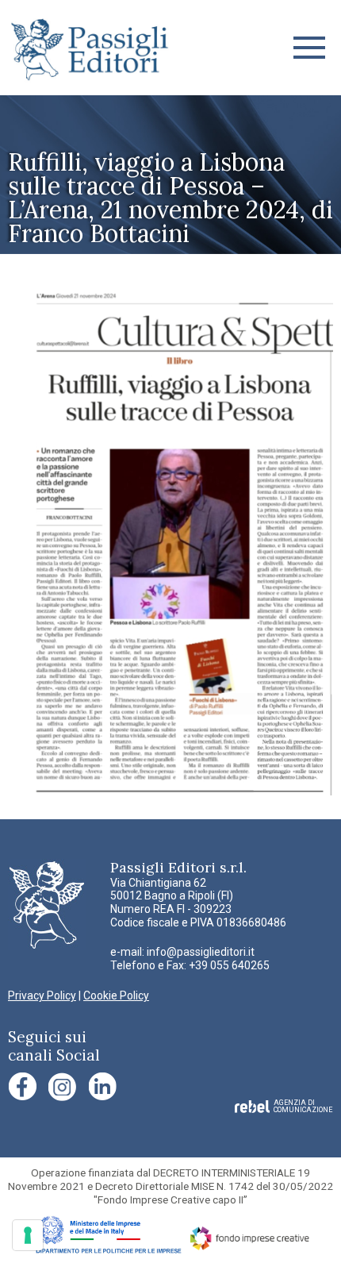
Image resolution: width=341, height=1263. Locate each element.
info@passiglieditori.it (201, 951)
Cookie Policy (116, 995)
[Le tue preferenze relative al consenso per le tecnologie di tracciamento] (28, 1235)
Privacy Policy (42, 995)
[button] (309, 47)
